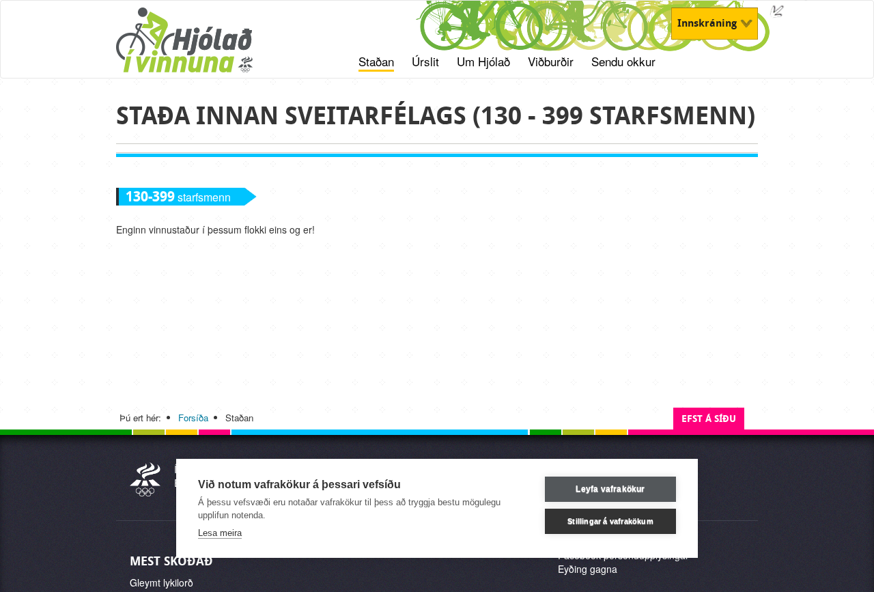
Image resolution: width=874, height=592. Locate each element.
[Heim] (201, 47)
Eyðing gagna (587, 569)
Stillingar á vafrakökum (610, 521)
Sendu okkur (623, 61)
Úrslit (425, 61)
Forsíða (193, 417)
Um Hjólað (483, 61)
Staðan (376, 61)
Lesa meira (220, 533)
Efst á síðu (708, 419)
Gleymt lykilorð (161, 582)
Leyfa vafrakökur (610, 489)
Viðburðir (551, 61)
